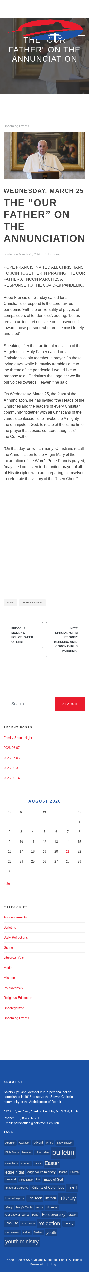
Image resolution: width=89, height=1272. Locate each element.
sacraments (12, 1232)
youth (51, 1232)
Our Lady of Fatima (17, 1214)
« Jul (7, 883)
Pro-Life (11, 1223)
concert (25, 1163)
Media (8, 968)
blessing (27, 1152)
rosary (68, 1223)
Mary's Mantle (24, 1207)
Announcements (15, 917)
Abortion (10, 1142)
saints (26, 1232)
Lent (72, 1187)
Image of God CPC (16, 1187)
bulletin (63, 1152)
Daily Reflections (16, 937)
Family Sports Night (18, 738)
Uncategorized (14, 1008)
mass (39, 1207)
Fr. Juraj (54, 254)
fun (38, 1179)
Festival (10, 1179)
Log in (55, 1264)
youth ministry (22, 1241)
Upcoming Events (16, 126)
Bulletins (10, 927)
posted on (22, 254)
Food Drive (26, 1179)
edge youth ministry (41, 1172)
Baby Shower (65, 1142)
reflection (49, 1223)
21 (67, 851)
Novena (51, 1207)
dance (37, 1163)
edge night (14, 1172)
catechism (11, 1163)
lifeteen (50, 1198)
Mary (9, 1207)
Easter (52, 1163)
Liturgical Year (14, 957)
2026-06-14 (12, 778)
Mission (9, 978)
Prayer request (32, 602)
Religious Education (18, 998)
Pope (10, 602)
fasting (63, 1171)
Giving (8, 947)
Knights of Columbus (48, 1187)
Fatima (74, 1171)
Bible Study (12, 1152)
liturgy (67, 1198)
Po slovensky (13, 988)
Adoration (24, 1142)
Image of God (53, 1179)
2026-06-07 (12, 748)
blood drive (42, 1152)
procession (28, 1223)
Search (70, 704)
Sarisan (38, 1232)
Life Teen (35, 1198)
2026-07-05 (12, 758)
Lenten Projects (14, 1198)
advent (38, 1142)
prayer (73, 1214)
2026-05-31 (12, 768)
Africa (49, 1142)
